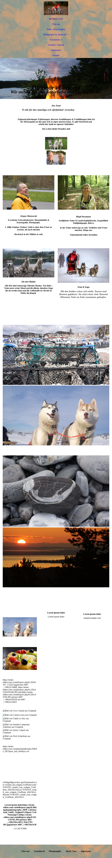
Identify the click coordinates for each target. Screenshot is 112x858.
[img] (56, 8)
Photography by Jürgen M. (55, 34)
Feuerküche (55, 40)
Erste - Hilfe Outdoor (56, 29)
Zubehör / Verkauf (56, 45)
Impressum (56, 50)
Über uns (56, 24)
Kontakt (56, 55)
